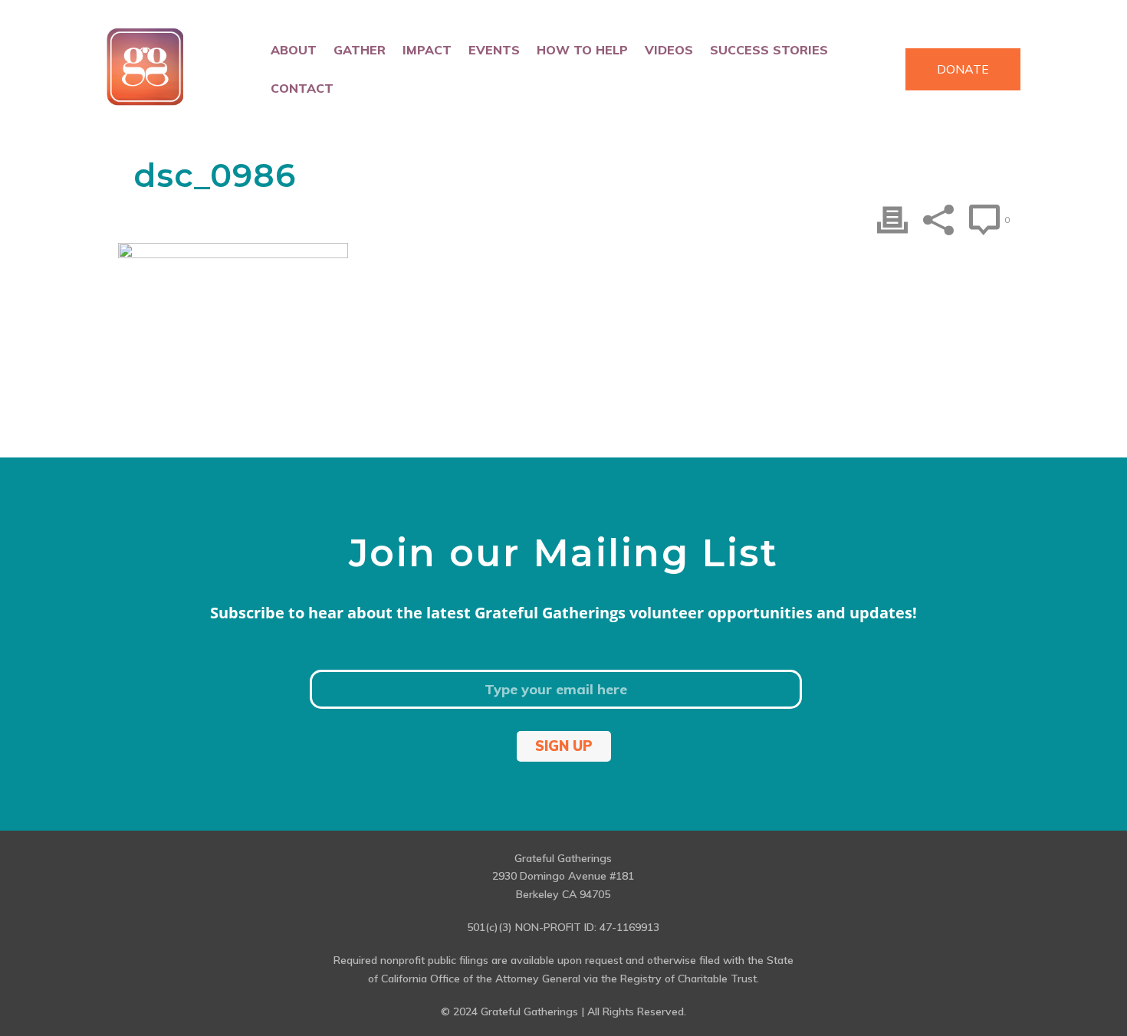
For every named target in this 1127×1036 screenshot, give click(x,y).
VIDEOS (669, 49)
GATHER (360, 49)
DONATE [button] (963, 69)
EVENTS (494, 49)
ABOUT (294, 49)
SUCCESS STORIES (769, 49)
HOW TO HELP (582, 49)
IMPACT (427, 49)
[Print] (892, 220)
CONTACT (302, 88)
